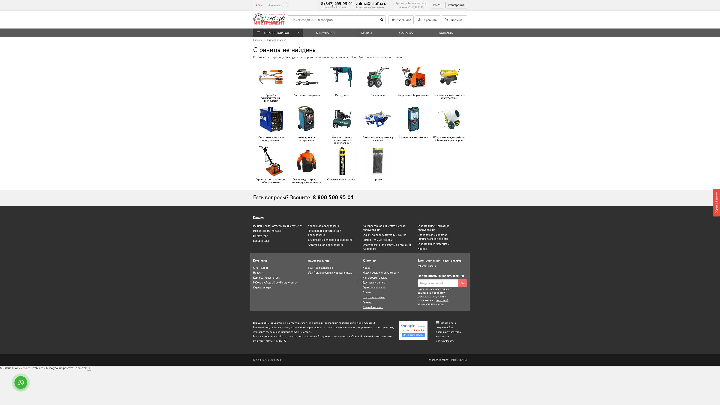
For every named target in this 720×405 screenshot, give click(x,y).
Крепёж (422, 248)
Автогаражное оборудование (326, 245)
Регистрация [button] (456, 5)
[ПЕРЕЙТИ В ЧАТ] (21, 382)
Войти (437, 5)
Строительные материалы (433, 244)
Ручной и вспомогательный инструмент (277, 226)
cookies (25, 368)
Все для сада (261, 240)
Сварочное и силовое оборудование (330, 240)
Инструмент (260, 236)
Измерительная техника (377, 240)
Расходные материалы (267, 230)
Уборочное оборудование (324, 226)
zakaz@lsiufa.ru (371, 3)
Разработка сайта (438, 360)
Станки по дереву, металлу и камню (384, 235)
